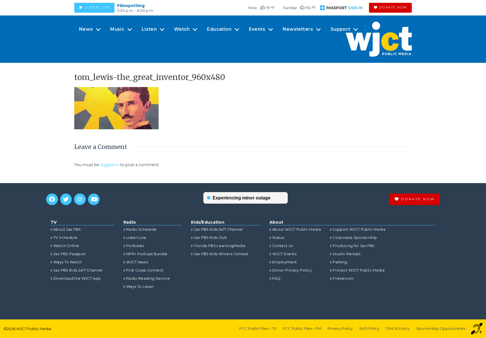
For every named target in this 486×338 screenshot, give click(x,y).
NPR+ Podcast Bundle (147, 254)
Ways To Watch (67, 262)
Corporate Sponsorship (355, 237)
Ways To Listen (140, 286)
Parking (340, 262)
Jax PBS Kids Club (210, 237)
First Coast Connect (145, 270)
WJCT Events (284, 254)
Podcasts (135, 246)
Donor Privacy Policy (292, 270)
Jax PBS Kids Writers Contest (221, 254)
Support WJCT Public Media (359, 229)
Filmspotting (131, 5)
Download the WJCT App (77, 278)
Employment (284, 262)
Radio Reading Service (148, 278)
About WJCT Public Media (296, 229)
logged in (109, 164)
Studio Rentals (346, 254)
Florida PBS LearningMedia (219, 246)
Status (278, 237)
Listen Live (136, 237)
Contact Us (282, 246)
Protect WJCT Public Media (358, 270)
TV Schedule (65, 237)
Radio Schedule (141, 229)
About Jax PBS (67, 229)
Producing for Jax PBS (354, 246)
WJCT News (137, 262)
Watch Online (66, 246)
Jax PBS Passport (69, 254)
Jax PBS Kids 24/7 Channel (77, 270)
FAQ (276, 278)
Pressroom (343, 278)
